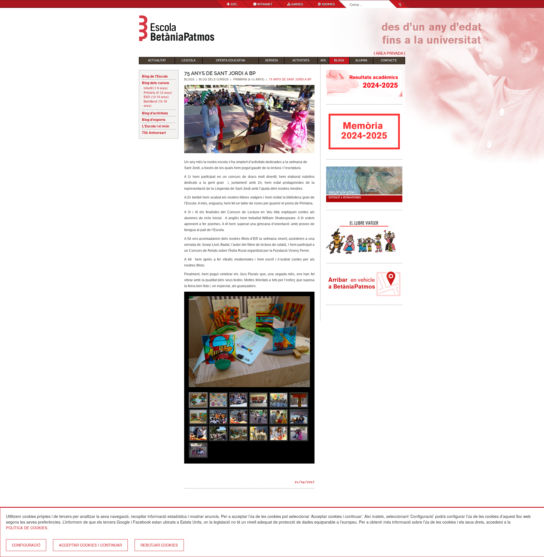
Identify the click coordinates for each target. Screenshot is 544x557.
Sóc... (234, 4)
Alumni (361, 60)
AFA (323, 60)
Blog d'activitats (155, 113)
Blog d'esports (153, 119)
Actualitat (157, 60)
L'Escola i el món (155, 126)
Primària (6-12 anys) (158, 92)
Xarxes (296, 4)
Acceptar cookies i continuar (90, 545)
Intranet (264, 4)
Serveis (271, 60)
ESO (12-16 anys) (156, 97)
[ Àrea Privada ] (389, 53)
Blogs (339, 60)
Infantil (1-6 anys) (156, 88)
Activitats (300, 60)
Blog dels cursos (155, 83)
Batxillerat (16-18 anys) (155, 103)
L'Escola (189, 60)
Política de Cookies (26, 527)
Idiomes (328, 4)
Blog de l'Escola (155, 76)
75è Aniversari (154, 133)
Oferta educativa (230, 60)
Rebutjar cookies (159, 545)
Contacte (389, 60)
